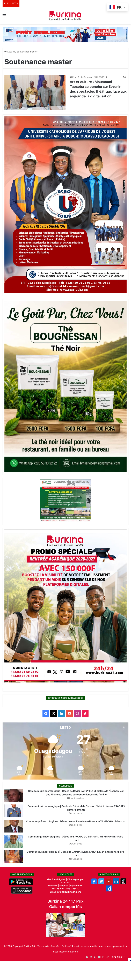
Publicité (52, 885)
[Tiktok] (123, 883)
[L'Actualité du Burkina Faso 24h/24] (65, 15)
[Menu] (4, 17)
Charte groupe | (75, 879)
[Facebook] (94, 883)
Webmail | (64, 885)
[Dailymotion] (109, 890)
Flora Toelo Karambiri (82, 77)
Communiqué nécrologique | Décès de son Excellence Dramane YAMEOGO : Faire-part (76, 821)
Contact (65, 882)
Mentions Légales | (57, 879)
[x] (101, 883)
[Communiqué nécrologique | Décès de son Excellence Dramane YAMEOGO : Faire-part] (13, 826)
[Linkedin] (116, 883)
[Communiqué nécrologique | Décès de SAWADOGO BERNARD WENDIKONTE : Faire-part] (13, 841)
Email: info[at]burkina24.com (65, 891)
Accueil (10, 51)
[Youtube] (109, 883)
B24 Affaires (118, 957)
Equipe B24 (76, 885)
